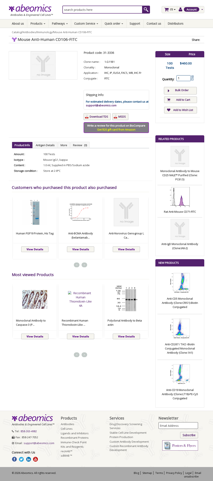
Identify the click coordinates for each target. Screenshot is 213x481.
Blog (136, 473)
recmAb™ (66, 451)
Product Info (22, 145)
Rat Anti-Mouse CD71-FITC (180, 211)
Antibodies (29, 32)
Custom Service (85, 23)
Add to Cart (183, 100)
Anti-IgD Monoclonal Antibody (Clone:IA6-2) (179, 246)
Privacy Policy (174, 473)
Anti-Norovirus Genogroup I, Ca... (126, 235)
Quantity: (168, 79)
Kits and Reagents (72, 446)
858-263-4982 (29, 431)
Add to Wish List (183, 110)
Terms (159, 473)
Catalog (16, 32)
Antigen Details (45, 145)
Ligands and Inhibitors (75, 433)
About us (18, 23)
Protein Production (121, 437)
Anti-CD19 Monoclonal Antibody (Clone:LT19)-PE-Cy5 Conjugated (180, 394)
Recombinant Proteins (75, 438)
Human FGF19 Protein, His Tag (34, 233)
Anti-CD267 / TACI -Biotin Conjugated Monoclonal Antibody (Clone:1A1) (180, 348)
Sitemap (147, 473)
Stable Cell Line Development (128, 433)
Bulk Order (182, 90)
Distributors (175, 23)
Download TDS (99, 116)
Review (80, 145)
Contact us (154, 23)
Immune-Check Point (74, 442)
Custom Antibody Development (129, 441)
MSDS (122, 116)
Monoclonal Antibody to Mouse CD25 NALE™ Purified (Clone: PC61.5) (179, 175)
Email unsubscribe (192, 474)
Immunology (44, 32)
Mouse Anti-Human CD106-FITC (72, 32)
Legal (188, 473)
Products (36, 23)
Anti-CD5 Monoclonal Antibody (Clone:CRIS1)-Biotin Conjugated (180, 303)
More (64, 145)
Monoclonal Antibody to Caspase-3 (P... (31, 323)
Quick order (113, 23)
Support (135, 23)
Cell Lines (67, 429)
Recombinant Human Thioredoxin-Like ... (75, 323)
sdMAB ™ (66, 455)
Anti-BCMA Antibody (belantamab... (80, 235)
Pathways (59, 23)
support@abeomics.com (101, 105)
